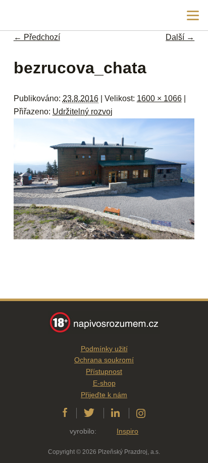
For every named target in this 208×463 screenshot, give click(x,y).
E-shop (104, 383)
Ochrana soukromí (104, 360)
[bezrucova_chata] (104, 236)
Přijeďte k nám (104, 395)
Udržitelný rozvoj (83, 111)
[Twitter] (89, 412)
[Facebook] (65, 412)
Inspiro (127, 431)
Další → (180, 37)
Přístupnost (104, 371)
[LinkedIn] (115, 412)
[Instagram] (140, 412)
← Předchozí (37, 37)
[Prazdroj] (50, 15)
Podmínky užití (104, 349)
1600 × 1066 (159, 98)
